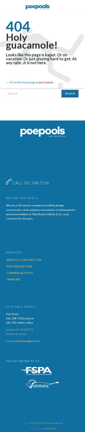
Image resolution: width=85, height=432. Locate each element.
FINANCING (13, 279)
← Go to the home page (21, 82)
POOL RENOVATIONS (19, 266)
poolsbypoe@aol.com (27, 341)
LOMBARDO (50, 428)
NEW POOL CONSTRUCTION (24, 259)
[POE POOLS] (37, 6)
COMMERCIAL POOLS (20, 272)
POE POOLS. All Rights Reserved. (46, 423)
